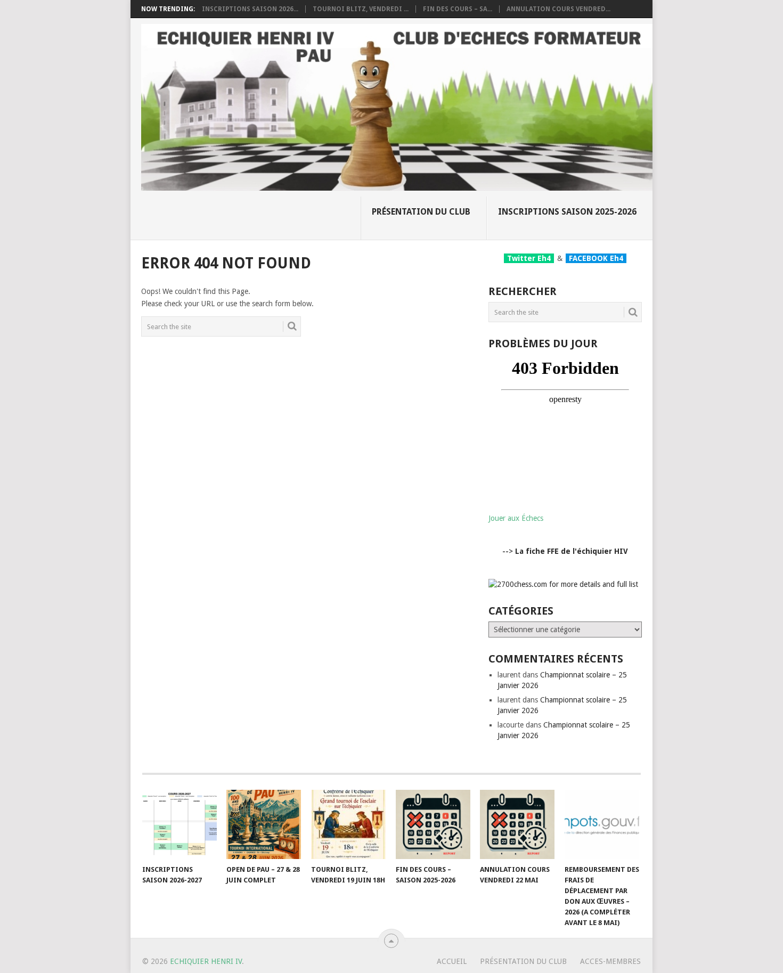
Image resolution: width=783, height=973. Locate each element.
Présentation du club (421, 212)
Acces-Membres (610, 961)
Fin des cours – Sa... (457, 9)
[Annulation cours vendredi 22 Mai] (517, 824)
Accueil (452, 961)
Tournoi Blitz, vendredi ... (361, 9)
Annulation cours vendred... (558, 9)
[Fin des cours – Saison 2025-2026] (433, 824)
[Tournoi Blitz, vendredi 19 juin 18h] (348, 824)
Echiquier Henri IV (206, 961)
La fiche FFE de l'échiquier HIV (571, 551)
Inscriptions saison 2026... (250, 9)
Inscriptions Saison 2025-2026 (567, 212)
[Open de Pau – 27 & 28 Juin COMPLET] (263, 824)
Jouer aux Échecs (515, 518)
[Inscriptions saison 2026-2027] (179, 824)
